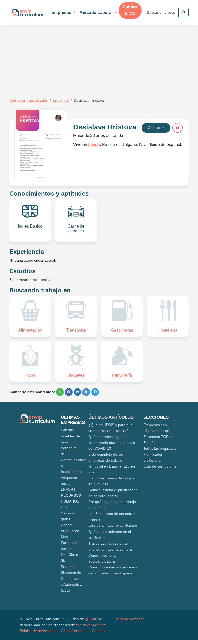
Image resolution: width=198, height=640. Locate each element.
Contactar (156, 128)
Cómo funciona (73, 631)
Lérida (94, 144)
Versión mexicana (130, 619)
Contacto (99, 631)
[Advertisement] (52, 54)
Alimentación (30, 330)
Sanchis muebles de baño (70, 436)
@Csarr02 (93, 619)
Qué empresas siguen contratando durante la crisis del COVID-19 (111, 443)
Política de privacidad (37, 631)
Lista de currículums (159, 466)
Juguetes (76, 375)
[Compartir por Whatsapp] (60, 392)
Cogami (67, 525)
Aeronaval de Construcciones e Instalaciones (73, 460)
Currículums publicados (28, 100)
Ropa (30, 375)
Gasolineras (122, 330)
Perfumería (122, 375)
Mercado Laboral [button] (96, 12)
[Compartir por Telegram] (95, 392)
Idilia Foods (70, 531)
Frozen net (70, 567)
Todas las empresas (159, 448)
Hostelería (168, 330)
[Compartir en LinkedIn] (77, 392)
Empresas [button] (61, 12)
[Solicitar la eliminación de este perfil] (177, 128)
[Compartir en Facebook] (69, 392)
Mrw (64, 537)
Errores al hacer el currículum (112, 525)
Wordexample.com (91, 625)
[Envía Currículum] (27, 13)
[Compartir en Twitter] (86, 392)
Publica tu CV (130, 10)
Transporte (76, 330)
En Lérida (61, 100)
